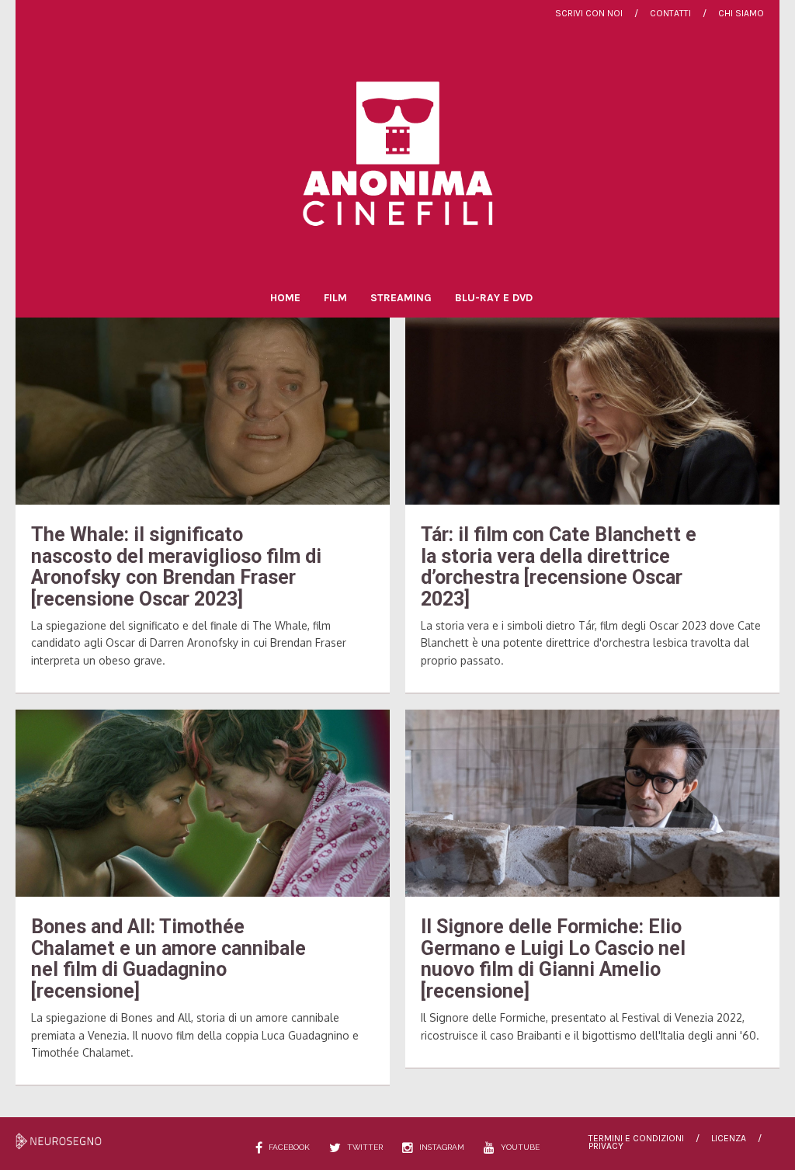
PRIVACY (605, 1146)
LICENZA (728, 1138)
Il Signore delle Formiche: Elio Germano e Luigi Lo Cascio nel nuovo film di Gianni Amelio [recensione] (553, 958)
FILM (335, 297)
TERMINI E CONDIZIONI (636, 1138)
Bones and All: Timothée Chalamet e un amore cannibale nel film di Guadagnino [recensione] (168, 958)
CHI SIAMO (741, 13)
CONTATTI (670, 13)
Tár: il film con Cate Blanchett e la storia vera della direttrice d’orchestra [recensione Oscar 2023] (558, 566)
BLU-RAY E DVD (494, 297)
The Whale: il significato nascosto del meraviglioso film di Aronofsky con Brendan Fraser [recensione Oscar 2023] (176, 566)
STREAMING (401, 297)
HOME (285, 297)
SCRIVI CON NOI (589, 13)
